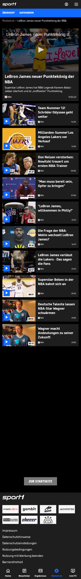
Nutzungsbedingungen (17, 549)
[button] (40, 49)
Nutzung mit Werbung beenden (22, 556)
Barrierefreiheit (12, 562)
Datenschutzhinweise (16, 537)
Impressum (9, 530)
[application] (40, 50)
